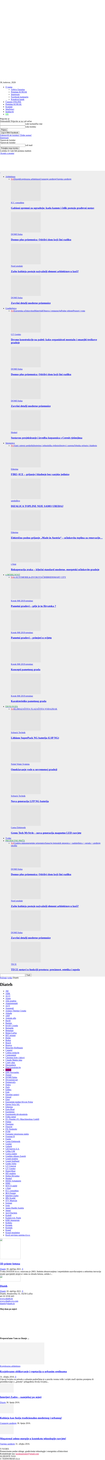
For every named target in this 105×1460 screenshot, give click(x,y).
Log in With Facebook (9, 133)
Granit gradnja (11, 1158)
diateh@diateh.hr (7, 1303)
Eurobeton (9, 1112)
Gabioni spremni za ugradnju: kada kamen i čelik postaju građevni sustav (52, 208)
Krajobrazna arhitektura (30, 179)
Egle (7, 1092)
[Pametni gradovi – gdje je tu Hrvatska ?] (26, 598)
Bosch (8, 1043)
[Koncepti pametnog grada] (26, 661)
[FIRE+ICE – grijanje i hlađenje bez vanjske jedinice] (26, 466)
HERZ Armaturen (13, 1181)
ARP (7, 1016)
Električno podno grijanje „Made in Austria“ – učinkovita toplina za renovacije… (57, 537)
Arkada (8, 1013)
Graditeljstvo (11, 308)
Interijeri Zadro (11, 1195)
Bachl (8, 1020)
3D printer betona (10, 1263)
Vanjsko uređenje (63, 179)
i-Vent (13, 564)
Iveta (7, 1205)
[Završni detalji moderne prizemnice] (26, 295)
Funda (8, 1139)
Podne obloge (67, 311)
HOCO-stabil (11, 1186)
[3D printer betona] (10, 1258)
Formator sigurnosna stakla (17, 1134)
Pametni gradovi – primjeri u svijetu (31, 637)
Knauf (8, 1230)
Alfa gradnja (10, 1001)
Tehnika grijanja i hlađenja (85, 445)
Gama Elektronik (18, 827)
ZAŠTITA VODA (43, 709)
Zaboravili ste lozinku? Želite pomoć (16, 135)
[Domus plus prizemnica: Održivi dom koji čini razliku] (26, 232)
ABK (7, 993)
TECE (14, 964)
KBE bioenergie (12, 1220)
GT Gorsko (16, 334)
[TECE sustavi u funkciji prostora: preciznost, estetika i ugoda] (26, 962)
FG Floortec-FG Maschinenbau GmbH (22, 1119)
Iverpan (8, 1203)
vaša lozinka (30, 127)
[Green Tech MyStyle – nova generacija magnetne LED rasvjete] (26, 825)
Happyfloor (10, 1171)
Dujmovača (10, 1082)
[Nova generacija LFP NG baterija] (26, 793)
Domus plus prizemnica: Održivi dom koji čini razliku (41, 239)
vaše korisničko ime (33, 124)
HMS (7, 1183)
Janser (8, 1210)
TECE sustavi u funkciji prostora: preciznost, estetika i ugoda (45, 969)
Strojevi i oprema (66, 445)
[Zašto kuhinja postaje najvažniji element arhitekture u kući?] (26, 263)
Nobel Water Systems (20, 764)
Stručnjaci (9, 109)
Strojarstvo (10, 443)
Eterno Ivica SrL (12, 1104)
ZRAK (54, 709)
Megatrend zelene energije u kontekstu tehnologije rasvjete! (33, 1438)
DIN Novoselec (12, 1072)
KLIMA (17, 709)
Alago (8, 998)
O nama (8, 87)
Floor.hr (8, 1126)
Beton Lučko (11, 1033)
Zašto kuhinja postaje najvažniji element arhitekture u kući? (45, 271)
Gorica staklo (11, 1154)
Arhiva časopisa (18, 89)
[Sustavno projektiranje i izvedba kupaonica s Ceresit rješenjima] (26, 430)
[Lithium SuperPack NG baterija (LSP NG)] (26, 730)
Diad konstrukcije (13, 1067)
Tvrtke (8, 838)
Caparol (8, 1050)
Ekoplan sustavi (12, 1094)
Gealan (8, 1144)
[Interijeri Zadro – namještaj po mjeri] (7, 1392)
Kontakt (8, 107)
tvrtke (9, 978)
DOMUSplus (17, 234)
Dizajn (17, 179)
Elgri (7, 1099)
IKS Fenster (10, 1193)
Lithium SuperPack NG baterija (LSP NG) (35, 737)
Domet (8, 1075)
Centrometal (10, 1055)
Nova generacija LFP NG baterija (30, 801)
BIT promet (10, 1035)
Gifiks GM (10, 1151)
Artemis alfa (10, 1018)
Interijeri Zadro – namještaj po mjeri (20, 1397)
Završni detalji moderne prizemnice (31, 303)
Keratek (8, 1225)
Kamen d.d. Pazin (13, 1218)
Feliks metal (10, 1117)
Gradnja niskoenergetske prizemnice (29, 843)
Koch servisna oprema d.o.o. (17, 1235)
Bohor (8, 1040)
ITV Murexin (11, 1200)
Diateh (8, 1070)
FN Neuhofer (11, 1129)
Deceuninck (10, 1065)
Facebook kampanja (19, 97)
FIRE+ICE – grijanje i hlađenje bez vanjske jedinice (40, 474)
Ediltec (8, 1089)
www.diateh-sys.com (9, 1301)
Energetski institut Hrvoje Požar (19, 1102)
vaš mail (28, 145)
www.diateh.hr (6, 1298)
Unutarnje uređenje (48, 179)
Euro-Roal (9, 1109)
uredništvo (15, 501)
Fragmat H (10, 1136)
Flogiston (9, 1124)
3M (6, 991)
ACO (7, 996)
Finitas (8, 1122)
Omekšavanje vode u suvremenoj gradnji (34, 769)
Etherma (14, 469)
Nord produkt (17, 266)
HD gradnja (10, 1173)
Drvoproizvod (11, 1080)
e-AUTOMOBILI (22, 577)
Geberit (8, 1146)
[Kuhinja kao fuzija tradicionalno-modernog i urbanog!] (7, 1412)
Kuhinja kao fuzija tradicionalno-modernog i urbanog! (31, 1417)
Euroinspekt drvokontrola (16, 1114)
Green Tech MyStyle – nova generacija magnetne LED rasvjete (46, 832)
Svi (12, 179)
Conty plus (10, 1062)
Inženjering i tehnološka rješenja (45, 445)
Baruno (8, 1023)
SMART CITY (59, 577)
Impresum (15, 94)
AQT (7, 1006)
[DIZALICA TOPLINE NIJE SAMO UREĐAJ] (26, 498)
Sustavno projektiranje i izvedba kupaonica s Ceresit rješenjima (46, 437)
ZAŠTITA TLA (28, 709)
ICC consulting (17, 202)
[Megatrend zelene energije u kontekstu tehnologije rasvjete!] (7, 1433)
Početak (3, 978)
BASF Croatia (11, 1025)
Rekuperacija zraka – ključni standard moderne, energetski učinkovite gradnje (55, 569)
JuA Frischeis (11, 1213)
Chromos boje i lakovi (15, 1057)
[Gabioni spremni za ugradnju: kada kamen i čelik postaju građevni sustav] (26, 200)
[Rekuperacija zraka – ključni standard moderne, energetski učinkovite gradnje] (26, 562)
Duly (7, 1087)
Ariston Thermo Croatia (15, 1011)
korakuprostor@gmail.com (27, 1454)
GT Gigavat (10, 1166)
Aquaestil (9, 1008)
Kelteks (8, 1223)
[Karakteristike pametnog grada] (26, 693)
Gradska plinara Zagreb (15, 1156)
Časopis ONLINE (13, 102)
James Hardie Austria (14, 1208)
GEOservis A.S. (12, 1149)
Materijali (38, 311)
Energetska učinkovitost (24, 311)
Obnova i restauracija (52, 311)
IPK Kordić (10, 1198)
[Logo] (0, 172)
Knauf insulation (12, 1232)
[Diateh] (10, 1281)
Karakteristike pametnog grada (28, 701)
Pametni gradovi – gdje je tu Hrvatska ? (33, 606)
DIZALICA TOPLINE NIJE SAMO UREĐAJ (37, 506)
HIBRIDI (48, 577)
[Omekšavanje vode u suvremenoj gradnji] (26, 761)
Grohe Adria (10, 1163)
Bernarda (9, 1028)
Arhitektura (10, 176)
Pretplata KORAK (19, 92)
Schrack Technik (18, 732)
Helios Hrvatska (12, 1176)
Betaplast (9, 1030)
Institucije (9, 112)
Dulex (8, 1085)
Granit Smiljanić (12, 1161)
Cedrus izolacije (12, 1052)
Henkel (14, 432)
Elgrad (8, 1097)
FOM (7, 1131)
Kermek (8, 1228)
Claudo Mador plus (13, 1060)
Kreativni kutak (17, 99)
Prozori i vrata (79, 311)
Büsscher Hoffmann (14, 1048)
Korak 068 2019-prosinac (22, 601)
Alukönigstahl (11, 1003)
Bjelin (8, 1038)
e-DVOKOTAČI (37, 577)
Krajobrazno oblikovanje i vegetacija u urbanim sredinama (33, 1371)
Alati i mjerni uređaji (23, 445)
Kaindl (8, 1215)
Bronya (8, 1045)
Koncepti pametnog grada (25, 669)
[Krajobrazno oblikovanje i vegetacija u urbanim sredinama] (22, 1363)
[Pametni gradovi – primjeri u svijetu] (26, 630)
